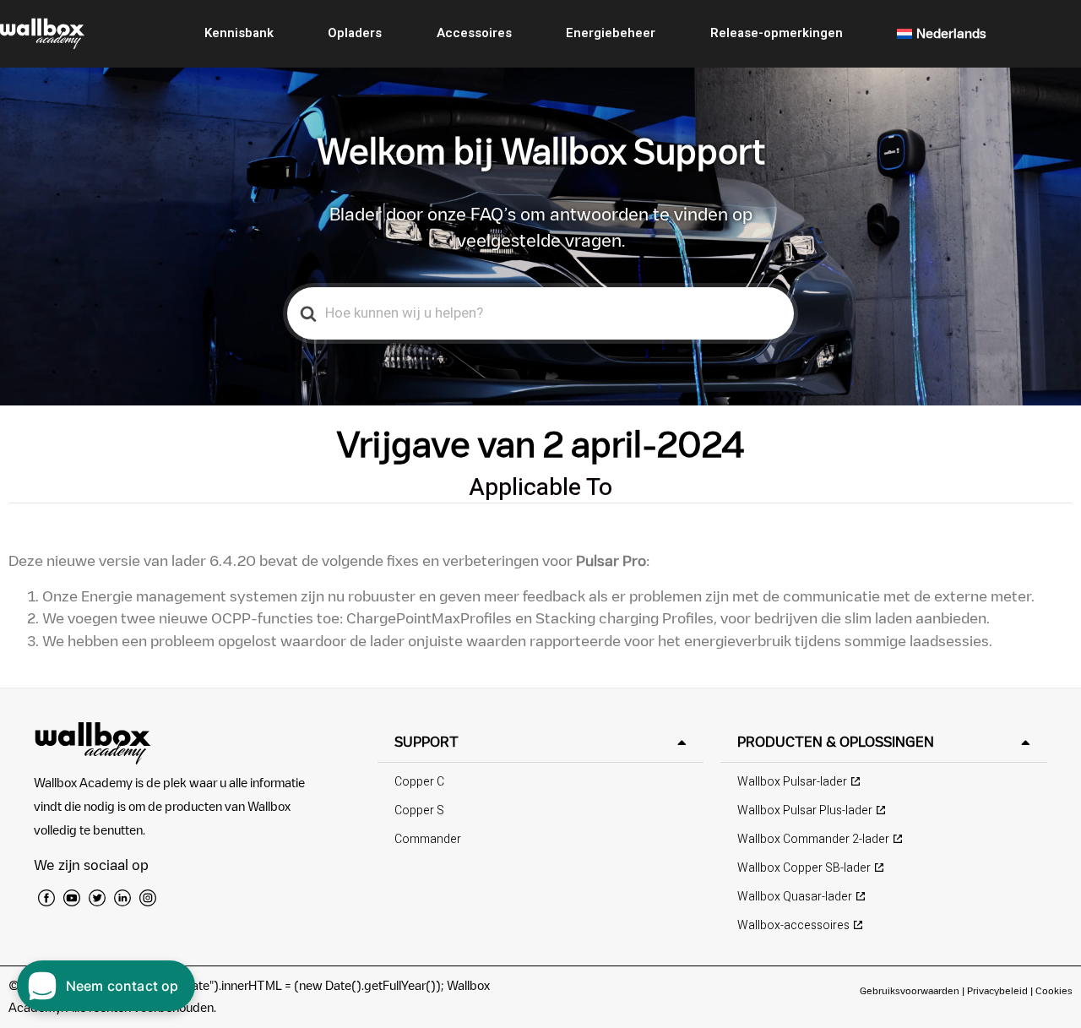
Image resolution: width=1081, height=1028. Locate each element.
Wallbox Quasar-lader (794, 897)
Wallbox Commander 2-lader (813, 839)
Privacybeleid (997, 990)
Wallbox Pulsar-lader (792, 782)
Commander (427, 839)
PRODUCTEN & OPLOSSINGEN (835, 741)
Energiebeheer (610, 33)
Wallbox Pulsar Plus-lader (804, 810)
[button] (541, 742)
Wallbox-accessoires (793, 925)
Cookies (1054, 990)
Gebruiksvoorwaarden (909, 990)
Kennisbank (239, 33)
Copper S (419, 810)
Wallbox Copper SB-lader (804, 868)
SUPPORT (426, 741)
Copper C (419, 782)
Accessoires (474, 33)
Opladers (355, 33)
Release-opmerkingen (776, 33)
